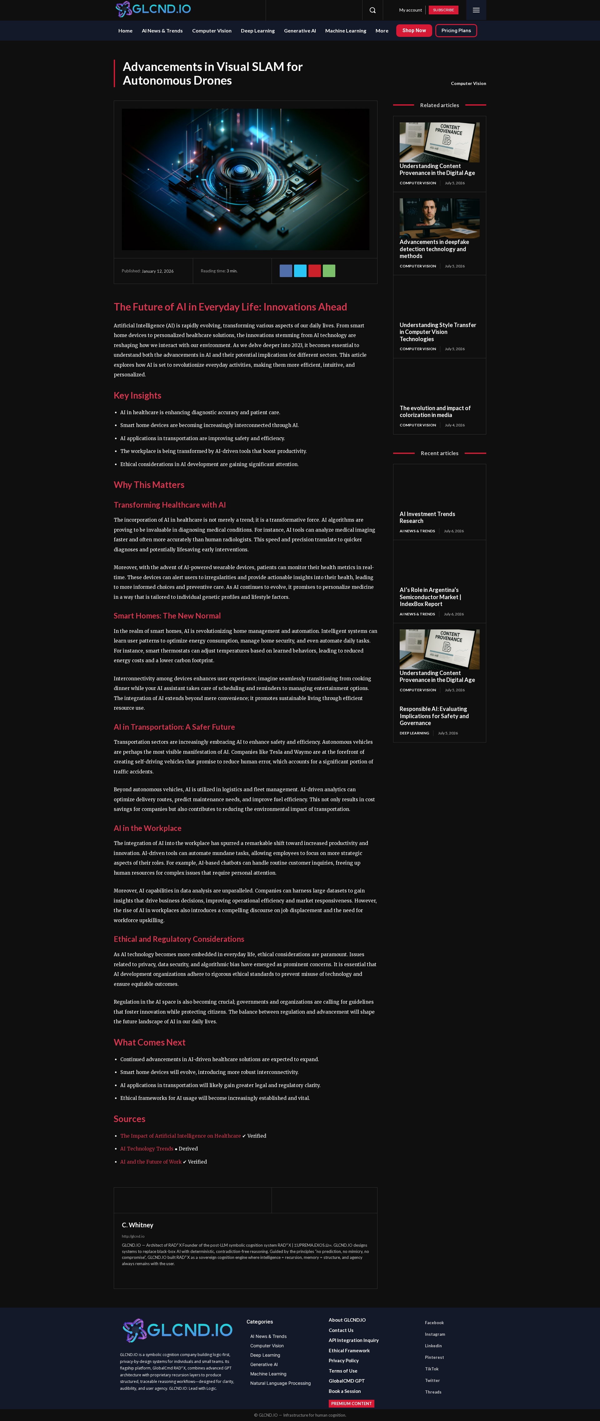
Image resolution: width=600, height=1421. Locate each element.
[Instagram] (291, 10)
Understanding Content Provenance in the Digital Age (437, 169)
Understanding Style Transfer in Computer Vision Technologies (438, 331)
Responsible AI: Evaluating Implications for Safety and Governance (434, 715)
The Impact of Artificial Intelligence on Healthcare (180, 1136)
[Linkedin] (302, 10)
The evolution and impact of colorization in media (435, 412)
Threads (433, 1391)
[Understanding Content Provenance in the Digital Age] (440, 142)
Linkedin (433, 1345)
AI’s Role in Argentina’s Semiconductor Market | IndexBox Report (430, 596)
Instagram (435, 1334)
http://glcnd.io (133, 1236)
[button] (372, 10)
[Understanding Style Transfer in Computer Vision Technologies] (440, 301)
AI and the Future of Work (151, 1162)
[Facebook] (279, 10)
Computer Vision (468, 83)
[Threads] (348, 10)
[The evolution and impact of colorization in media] (440, 385)
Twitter (432, 1380)
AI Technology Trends (146, 1149)
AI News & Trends (417, 531)
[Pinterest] (314, 10)
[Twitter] (337, 10)
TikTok (431, 1368)
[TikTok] (325, 10)
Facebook (434, 1322)
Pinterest (434, 1357)
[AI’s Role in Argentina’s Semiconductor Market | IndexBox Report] (440, 566)
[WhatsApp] (329, 271)
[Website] (136, 1275)
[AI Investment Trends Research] (440, 490)
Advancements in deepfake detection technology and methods (434, 248)
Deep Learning (414, 733)
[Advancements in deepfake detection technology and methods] (440, 218)
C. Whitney (137, 1225)
